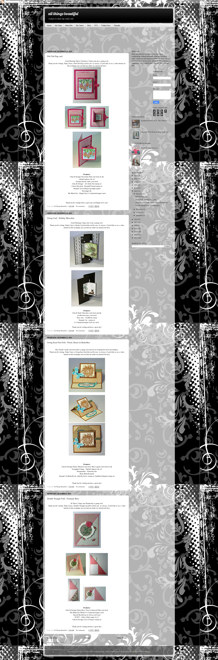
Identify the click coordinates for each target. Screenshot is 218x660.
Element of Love (146, 159)
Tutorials (117, 25)
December (139, 194)
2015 (136, 229)
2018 (136, 219)
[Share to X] (94, 206)
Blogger (147, 651)
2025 (136, 179)
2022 (136, 185)
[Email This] (89, 206)
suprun (134, 651)
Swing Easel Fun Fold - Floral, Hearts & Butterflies (68, 342)
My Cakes (80, 25)
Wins (89, 25)
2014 (136, 232)
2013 (136, 235)
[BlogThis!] (92, 206)
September (139, 215)
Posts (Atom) (60, 643)
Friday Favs (106, 25)
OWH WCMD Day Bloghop (141, 143)
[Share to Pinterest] (98, 206)
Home (49, 25)
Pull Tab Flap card (54, 56)
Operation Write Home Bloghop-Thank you (154, 132)
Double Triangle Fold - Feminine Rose (63, 498)
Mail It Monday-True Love (149, 148)
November (139, 209)
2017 (136, 222)
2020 (136, 188)
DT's (96, 25)
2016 (136, 225)
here (104, 66)
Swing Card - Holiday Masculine (60, 218)
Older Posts (122, 637)
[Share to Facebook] (96, 206)
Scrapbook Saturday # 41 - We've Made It (154, 121)
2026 (136, 176)
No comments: (80, 206)
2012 (136, 238)
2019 (136, 191)
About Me (68, 25)
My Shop (58, 25)
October (138, 212)
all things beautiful (63, 13)
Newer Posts (52, 637)
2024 (136, 182)
